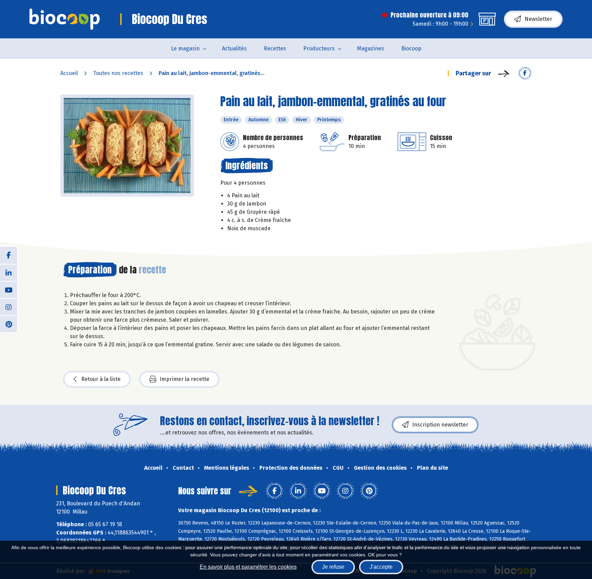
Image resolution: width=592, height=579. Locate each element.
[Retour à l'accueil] (64, 19)
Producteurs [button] (319, 48)
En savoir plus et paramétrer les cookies (248, 567)
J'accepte (381, 567)
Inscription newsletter (440, 424)
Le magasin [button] (185, 48)
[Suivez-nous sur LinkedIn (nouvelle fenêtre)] (8, 272)
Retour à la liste (101, 379)
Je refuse (333, 567)
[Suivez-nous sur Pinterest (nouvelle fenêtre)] (8, 323)
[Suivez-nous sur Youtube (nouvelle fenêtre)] (8, 289)
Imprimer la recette (184, 379)
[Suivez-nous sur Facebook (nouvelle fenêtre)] (8, 255)
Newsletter (538, 19)
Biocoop (411, 48)
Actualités (234, 48)
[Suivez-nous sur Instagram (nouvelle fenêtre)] (8, 306)
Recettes (275, 48)
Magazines (370, 48)
